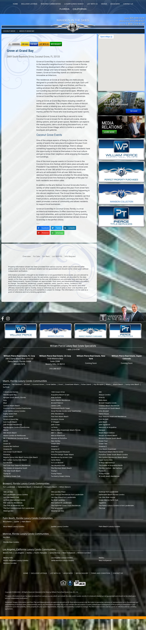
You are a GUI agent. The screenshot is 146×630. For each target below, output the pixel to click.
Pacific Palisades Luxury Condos (15, 560)
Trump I (54, 471)
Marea (5, 430)
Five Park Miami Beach (59, 416)
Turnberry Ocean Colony (60, 476)
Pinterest (45, 233)
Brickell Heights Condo (108, 403)
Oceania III (7, 449)
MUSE (5, 441)
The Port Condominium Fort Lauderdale (18, 508)
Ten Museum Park (58, 465)
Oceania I (54, 446)
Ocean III (6, 443)
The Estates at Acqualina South (15, 468)
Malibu (29, 553)
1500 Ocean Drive (58, 392)
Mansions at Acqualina (107, 427)
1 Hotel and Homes (10, 392)
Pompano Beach (50, 487)
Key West (6, 537)
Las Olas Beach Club (11, 497)
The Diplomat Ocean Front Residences (66, 505)
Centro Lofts (56, 406)
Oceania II (103, 446)
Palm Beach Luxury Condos (109, 526)
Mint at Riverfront (58, 435)
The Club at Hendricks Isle (13, 505)
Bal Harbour (17, 384)
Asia (5, 400)
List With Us (44, 44)
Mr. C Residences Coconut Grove (15, 438)
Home (25, 573)
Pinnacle (6, 454)
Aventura (6, 384)
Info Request (56, 44)
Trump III (6, 473)
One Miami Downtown (107, 449)
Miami (108, 384)
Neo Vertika (55, 441)
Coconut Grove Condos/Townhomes (17, 408)
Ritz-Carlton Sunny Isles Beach (15, 460)
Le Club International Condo (14, 500)
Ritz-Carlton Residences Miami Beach (113, 457)
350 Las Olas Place (58, 492)
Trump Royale (104, 473)
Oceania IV (55, 449)
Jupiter (16, 521)
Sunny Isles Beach (132, 384)
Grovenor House (57, 419)
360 (100, 392)
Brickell (27, 384)
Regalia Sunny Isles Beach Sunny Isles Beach (20, 457)
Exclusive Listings (39, 573)
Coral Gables (51, 384)
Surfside (6, 387)
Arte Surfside (56, 397)
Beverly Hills (7, 553)
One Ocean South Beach (12, 452)
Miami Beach (118, 384)
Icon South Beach (10, 422)
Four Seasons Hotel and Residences (112, 416)
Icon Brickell (103, 419)
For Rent (33, 44)
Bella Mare (103, 400)
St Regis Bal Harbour (107, 463)
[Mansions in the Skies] (122, 312)
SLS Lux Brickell (57, 463)
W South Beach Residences (109, 476)
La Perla (54, 427)
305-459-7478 (137, 17)
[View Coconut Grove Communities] (9, 44)
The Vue (102, 508)
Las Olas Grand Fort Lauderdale (63, 497)
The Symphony (57, 508)
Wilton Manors (65, 487)
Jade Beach (103, 422)
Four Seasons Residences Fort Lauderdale (67, 494)
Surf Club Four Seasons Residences (16, 465)
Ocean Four (103, 441)
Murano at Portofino (59, 438)
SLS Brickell (7, 463)
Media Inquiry (82, 573)
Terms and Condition (100, 573)
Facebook (45, 228)
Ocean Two (103, 443)
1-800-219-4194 (135, 24)
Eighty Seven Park (10, 414)
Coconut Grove (9, 31)
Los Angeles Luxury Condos (62, 558)
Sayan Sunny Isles (106, 460)
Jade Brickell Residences (12, 424)
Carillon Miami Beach (11, 406)
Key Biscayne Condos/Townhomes (16, 427)
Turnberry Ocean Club (11, 476)
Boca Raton (7, 521)
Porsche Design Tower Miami (62, 454)
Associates (68, 573)
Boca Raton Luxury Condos (13, 526)
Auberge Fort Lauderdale (108, 492)
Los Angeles (19, 553)
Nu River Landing (58, 500)
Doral (60, 384)
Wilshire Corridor (84, 553)
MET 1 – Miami (56, 433)
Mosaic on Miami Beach (108, 435)
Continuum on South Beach (109, 408)
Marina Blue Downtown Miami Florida (65, 430)
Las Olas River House (107, 497)
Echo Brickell (104, 411)
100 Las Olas (8, 492)
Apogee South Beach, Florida (14, 397)
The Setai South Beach (12, 471)
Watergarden (8, 511)
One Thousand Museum (60, 452)
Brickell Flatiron (57, 403)
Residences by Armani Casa (61, 457)
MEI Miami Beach (10, 433)
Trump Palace (56, 473)
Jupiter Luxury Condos (59, 526)
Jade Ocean (55, 424)
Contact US (118, 573)
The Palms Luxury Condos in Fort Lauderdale (116, 505)
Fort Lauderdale (9, 487)
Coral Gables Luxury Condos (14, 411)
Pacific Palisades (40, 553)
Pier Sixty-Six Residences (12, 503)
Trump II (102, 471)
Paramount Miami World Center (111, 452)
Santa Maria (55, 460)
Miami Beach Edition (107, 433)
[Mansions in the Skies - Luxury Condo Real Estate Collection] (73, 21)
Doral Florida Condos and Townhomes (66, 411)
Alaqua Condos (105, 395)
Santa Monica (55, 553)
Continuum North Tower (60, 408)
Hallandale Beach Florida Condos (111, 494)
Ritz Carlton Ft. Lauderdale (61, 503)
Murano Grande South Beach (110, 438)
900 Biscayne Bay (9, 395)
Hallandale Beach (24, 487)
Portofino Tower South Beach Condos (113, 454)
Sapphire (102, 503)
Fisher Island (86, 384)
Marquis (102, 430)
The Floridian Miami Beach (61, 468)
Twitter (58, 228)
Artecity (102, 397)
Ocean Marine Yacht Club (108, 500)
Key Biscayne (98, 384)
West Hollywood (68, 553)
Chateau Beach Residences (109, 406)
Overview (16, 44)
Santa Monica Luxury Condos (62, 560)
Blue (5, 403)
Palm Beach (26, 521)
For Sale (25, 44)
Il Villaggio (55, 422)
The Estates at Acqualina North (111, 465)
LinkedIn (71, 228)
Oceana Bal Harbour (11, 446)
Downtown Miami (72, 384)
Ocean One (55, 443)
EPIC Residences (57, 414)
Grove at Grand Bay (26, 31)
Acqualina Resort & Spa (60, 395)
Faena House (104, 414)
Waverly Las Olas (57, 511)
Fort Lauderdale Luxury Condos (15, 494)
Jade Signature (104, 424)
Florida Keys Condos (11, 542)
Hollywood (38, 487)
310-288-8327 (137, 20)
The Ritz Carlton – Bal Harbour (110, 468)
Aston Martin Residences (60, 400)
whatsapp (59, 233)
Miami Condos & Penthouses (14, 435)
